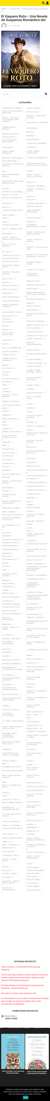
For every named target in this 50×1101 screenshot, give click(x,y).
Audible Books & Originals (8, 128)
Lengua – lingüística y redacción (36, 814)
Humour (5, 372)
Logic (4, 570)
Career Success (8, 137)
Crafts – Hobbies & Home (12, 229)
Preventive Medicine (10, 597)
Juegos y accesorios (11, 825)
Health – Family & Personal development (12, 238)
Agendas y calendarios (36, 575)
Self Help (6, 252)
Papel (4, 782)
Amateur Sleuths (9, 285)
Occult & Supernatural (12, 348)
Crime (4, 445)
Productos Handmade (36, 667)
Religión (30, 824)
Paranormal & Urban (11, 508)
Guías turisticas (33, 328)
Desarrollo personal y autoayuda (36, 846)
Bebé (4, 171)
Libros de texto (33, 281)
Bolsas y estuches (10, 195)
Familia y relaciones (35, 852)
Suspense (6, 470)
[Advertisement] (25, 928)
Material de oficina (35, 592)
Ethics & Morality (9, 559)
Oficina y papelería (34, 564)
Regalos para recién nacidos (10, 175)
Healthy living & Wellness (9, 245)
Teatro (29, 412)
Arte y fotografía (10, 845)
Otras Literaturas (34, 659)
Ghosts (5, 344)
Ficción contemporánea (37, 354)
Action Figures (33, 886)
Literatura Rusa (33, 494)
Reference (6, 536)
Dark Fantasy (7, 340)
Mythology (7, 382)
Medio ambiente (33, 139)
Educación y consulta (36, 786)
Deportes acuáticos (10, 660)
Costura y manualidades (12, 770)
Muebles (5, 793)
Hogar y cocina (8, 761)
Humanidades (32, 310)
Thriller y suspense (35, 426)
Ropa (28, 531)
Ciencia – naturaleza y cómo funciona (36, 233)
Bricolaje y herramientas (8, 618)
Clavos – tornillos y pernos (11, 628)
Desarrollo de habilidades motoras (11, 808)
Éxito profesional (9, 161)
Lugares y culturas (35, 270)
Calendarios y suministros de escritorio (33, 585)
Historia (30, 761)
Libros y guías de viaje (36, 325)
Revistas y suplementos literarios (37, 692)
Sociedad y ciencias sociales (35, 441)
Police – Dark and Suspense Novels (9, 436)
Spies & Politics (8, 453)
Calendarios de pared (36, 579)
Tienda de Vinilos (34, 218)
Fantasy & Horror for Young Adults (11, 502)
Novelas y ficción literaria (34, 795)
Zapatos (30, 511)
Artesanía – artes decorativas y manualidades (9, 735)
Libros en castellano (36, 285)
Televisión (6, 877)
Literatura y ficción (35, 336)
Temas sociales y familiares (34, 806)
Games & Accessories (35, 870)
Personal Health (9, 611)
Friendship (6, 415)
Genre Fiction (8, 316)
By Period (6, 392)
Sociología (31, 462)
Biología (30, 132)
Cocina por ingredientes (37, 158)
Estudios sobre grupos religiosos (36, 452)
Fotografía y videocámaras (8, 714)
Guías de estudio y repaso (34, 754)
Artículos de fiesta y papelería (35, 671)
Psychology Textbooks (12, 515)
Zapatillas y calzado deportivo (35, 515)
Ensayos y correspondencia (34, 343)
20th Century (8, 368)
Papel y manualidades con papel (11, 776)
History (5, 563)
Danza (29, 524)
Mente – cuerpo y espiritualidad (34, 857)
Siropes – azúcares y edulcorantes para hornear (11, 119)
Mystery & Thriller (10, 261)
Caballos (30, 684)
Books (4, 207)
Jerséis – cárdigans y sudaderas (35, 535)
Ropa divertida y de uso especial (36, 550)
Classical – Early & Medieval (10, 395)
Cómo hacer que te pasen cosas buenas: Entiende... (37, 1072)
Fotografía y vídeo (10, 855)
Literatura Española (35, 486)
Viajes (29, 864)
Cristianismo (32, 827)
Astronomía (32, 128)
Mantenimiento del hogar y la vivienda (10, 754)
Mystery (5, 282)
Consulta (31, 182)
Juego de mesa (8, 834)
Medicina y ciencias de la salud (37, 314)
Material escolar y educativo (35, 608)
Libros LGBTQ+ (32, 289)
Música (5, 867)
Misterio (30, 422)
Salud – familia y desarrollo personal (36, 839)
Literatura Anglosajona (37, 470)
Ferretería (6, 624)
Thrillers (6, 442)
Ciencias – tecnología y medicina (36, 116)
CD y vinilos (7, 635)
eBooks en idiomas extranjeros (34, 744)
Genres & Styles (9, 355)
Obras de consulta (34, 820)
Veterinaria (31, 147)
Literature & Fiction (10, 255)
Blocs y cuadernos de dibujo (11, 786)
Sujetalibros (32, 604)
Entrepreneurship (9, 546)
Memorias (31, 498)
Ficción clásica (33, 350)
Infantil (30, 221)
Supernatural (8, 463)
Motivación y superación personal (12, 165)
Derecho (30, 303)
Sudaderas (31, 541)
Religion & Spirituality (11, 474)
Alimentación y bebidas (12, 108)
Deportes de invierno (11, 664)
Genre (4, 222)
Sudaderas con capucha (37, 544)
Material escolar (34, 614)
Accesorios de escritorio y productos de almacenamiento (37, 597)
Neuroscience (8, 586)
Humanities (7, 553)
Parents (5, 411)
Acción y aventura (34, 339)
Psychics (6, 466)
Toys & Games (32, 867)
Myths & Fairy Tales (10, 379)
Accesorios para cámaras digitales (9, 688)
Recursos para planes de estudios (37, 622)
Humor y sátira (33, 385)
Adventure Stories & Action (10, 266)
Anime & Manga (8, 215)
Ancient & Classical (10, 401)
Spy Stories (7, 460)
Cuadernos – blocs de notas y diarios (36, 636)
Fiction (5, 375)
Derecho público (34, 306)
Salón (4, 796)
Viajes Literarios (33, 890)
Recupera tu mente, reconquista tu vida (18, 993)
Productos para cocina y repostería (12, 112)
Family (5, 408)
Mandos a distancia (10, 694)
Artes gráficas (8, 851)
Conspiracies (7, 456)
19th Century (7, 322)
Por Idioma (31, 749)
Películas (6, 870)
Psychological (8, 449)
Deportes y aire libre (11, 639)
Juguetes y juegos (10, 799)
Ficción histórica (34, 366)
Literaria (30, 389)
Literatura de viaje (35, 332)
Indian (4, 425)
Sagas (4, 385)
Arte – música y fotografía (33, 768)
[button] (43, 3)
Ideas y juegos (33, 715)
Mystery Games (33, 879)
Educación (31, 447)
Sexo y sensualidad (35, 712)
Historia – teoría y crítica (10, 860)
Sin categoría (32, 722)
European (6, 429)
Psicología (31, 458)
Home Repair (7, 234)
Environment (7, 488)
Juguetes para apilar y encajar (12, 815)
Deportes (6, 649)
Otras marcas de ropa (36, 556)
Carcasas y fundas (10, 710)
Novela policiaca (34, 560)
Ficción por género (35, 363)
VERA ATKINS (11, 1018)
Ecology (5, 491)
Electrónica (7, 675)
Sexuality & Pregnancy (12, 614)
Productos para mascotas (33, 678)
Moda (29, 501)
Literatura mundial (35, 393)
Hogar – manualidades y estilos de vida (12, 727)
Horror (5, 330)
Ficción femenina (34, 359)
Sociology (6, 533)
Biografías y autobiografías (8, 889)
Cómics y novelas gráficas (34, 240)
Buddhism (6, 477)
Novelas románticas (35, 790)
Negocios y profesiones (12, 158)
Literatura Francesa (35, 490)
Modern (5, 365)
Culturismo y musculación (7, 642)
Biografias (6, 203)
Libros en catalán (34, 206)
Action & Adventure (10, 258)
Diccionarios (32, 479)
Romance (30, 408)
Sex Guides (31, 200)
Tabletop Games (33, 873)
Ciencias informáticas (36, 299)
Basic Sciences (8, 583)
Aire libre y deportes (35, 521)
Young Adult (7, 601)
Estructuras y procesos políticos (37, 434)
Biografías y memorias (36, 731)
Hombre (30, 504)
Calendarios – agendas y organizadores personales (37, 568)
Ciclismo (5, 656)
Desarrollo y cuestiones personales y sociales (37, 255)
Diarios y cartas (33, 108)
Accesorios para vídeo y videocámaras (12, 699)
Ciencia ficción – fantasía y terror (37, 736)
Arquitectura (8, 848)
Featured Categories (35, 203)
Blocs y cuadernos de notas (36, 643)
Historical (6, 319)
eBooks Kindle (32, 728)
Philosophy (7, 556)
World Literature (9, 419)
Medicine (5, 580)
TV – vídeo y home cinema (12, 721)
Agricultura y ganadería (37, 122)
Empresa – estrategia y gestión (36, 190)
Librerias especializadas (12, 838)
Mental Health (8, 593)
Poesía (29, 404)
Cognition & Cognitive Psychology (11, 519)
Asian (4, 422)
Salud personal (33, 802)
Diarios (29, 655)
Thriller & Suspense (10, 301)
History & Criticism (10, 352)
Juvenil (30, 765)
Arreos (29, 687)
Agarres (5, 706)
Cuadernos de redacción (37, 650)
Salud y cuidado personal (33, 706)
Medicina (30, 136)
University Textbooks (11, 540)
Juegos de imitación (10, 822)
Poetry (5, 389)
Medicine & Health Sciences (9, 575)
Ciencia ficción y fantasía (33, 776)
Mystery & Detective (10, 607)
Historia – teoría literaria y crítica (34, 371)
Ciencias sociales (34, 783)
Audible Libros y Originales (8, 152)
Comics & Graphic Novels (12, 210)
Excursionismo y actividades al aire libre (12, 668)
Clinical (5, 590)
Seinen (5, 218)
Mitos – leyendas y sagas (34, 397)
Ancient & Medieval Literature (10, 305)
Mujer (29, 528)
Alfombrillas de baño (11, 767)
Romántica (31, 831)
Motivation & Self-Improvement (10, 141)
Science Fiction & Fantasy (9, 495)
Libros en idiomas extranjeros (34, 211)
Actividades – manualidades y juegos (37, 225)
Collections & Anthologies (8, 333)
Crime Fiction (7, 279)
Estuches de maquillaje (12, 198)
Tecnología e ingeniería (37, 143)
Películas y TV (33, 663)
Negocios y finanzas (35, 321)
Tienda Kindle (32, 725)
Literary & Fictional (10, 225)
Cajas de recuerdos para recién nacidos (12, 182)
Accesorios (7, 685)
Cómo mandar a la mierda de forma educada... (13, 1072)
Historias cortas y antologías (34, 378)
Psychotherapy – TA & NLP (11, 526)
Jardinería (6, 749)
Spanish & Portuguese (11, 432)
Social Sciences (8, 512)
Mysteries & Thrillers (11, 604)
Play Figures (32, 883)
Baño (4, 764)
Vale (25, 1097)
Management (7, 147)
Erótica (30, 196)
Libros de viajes (33, 466)
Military (5, 326)
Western (5, 566)
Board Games (32, 876)
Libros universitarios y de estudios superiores (36, 293)
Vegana (30, 171)
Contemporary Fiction (11, 312)
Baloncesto (7, 652)
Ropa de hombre (33, 508)
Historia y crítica (9, 873)
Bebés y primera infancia (12, 802)
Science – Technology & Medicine (12, 482)
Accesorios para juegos (12, 828)
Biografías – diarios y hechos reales (11, 882)
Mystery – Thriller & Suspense (10, 273)
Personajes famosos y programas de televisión (37, 164)
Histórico (31, 834)
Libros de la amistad (35, 617)
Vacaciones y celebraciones (33, 274)
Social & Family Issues (11, 405)
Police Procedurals (10, 297)
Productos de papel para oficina (37, 629)
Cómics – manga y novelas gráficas (34, 175)
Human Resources (9, 549)
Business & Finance (10, 543)
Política (30, 430)
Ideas (29, 718)
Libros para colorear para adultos (11, 743)
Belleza (5, 189)
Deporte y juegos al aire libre (37, 248)
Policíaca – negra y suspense (35, 416)
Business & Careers (10, 134)
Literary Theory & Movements (9, 359)
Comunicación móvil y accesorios (11, 679)
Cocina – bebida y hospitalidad (34, 152)
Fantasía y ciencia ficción (34, 263)
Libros (4, 842)
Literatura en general (36, 476)
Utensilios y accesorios (12, 192)
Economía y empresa (35, 186)
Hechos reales (33, 112)
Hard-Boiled (7, 293)
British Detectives (9, 289)
